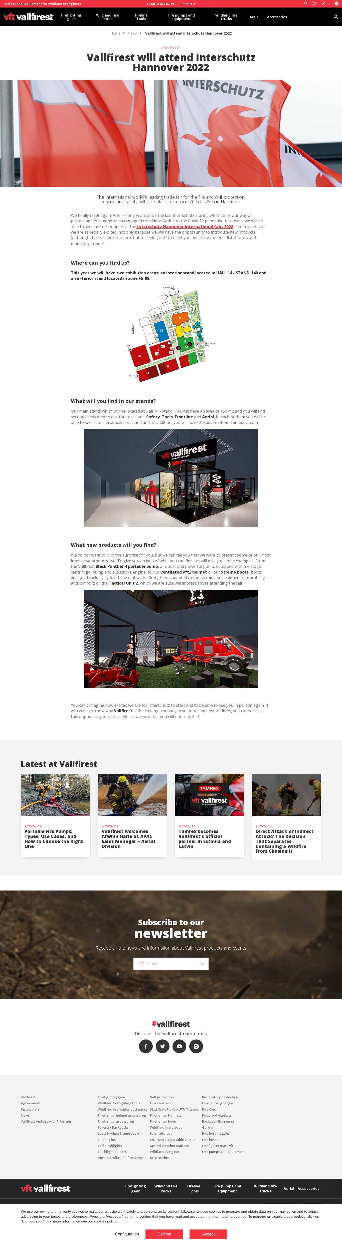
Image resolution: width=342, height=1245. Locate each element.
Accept (208, 1234)
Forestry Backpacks (113, 1127)
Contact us (189, 4)
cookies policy (105, 1221)
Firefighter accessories (116, 1121)
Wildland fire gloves (166, 1127)
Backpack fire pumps (218, 1121)
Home (115, 33)
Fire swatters (160, 1103)
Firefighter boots (163, 1121)
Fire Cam (209, 1109)
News (132, 33)
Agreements (31, 1103)
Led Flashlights (110, 1145)
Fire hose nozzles (215, 1133)
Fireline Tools (141, 17)
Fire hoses (210, 1139)
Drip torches (159, 1157)
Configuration (127, 1234)
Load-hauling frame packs (119, 1133)
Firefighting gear (71, 17)
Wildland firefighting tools (119, 1103)
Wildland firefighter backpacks (122, 1109)
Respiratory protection (220, 1097)
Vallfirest (28, 1097)
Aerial (255, 17)
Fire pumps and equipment (181, 17)
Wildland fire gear (164, 1151)
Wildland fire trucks (226, 17)
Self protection (162, 1097)
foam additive (161, 1133)
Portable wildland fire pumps (121, 1157)
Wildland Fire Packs (107, 17)
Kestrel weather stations (169, 1145)
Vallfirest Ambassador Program (46, 1121)
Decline (164, 1234)
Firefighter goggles (217, 1103)
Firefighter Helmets (165, 1115)
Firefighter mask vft (217, 1145)
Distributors (30, 1109)
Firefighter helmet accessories (122, 1115)
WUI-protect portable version (173, 1139)
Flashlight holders (112, 1151)
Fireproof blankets (216, 1115)
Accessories (277, 17)
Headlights (107, 1139)
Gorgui (207, 1127)
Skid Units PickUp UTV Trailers (174, 1109)
